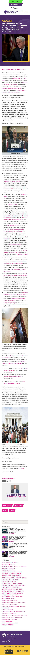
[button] (26, 12)
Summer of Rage (12, 204)
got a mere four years (15, 244)
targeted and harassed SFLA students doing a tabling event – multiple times (16, 215)
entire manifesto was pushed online (18, 304)
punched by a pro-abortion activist (13, 376)
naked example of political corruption (11, 88)
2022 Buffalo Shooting (10, 302)
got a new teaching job (13, 225)
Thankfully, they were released (12, 181)
